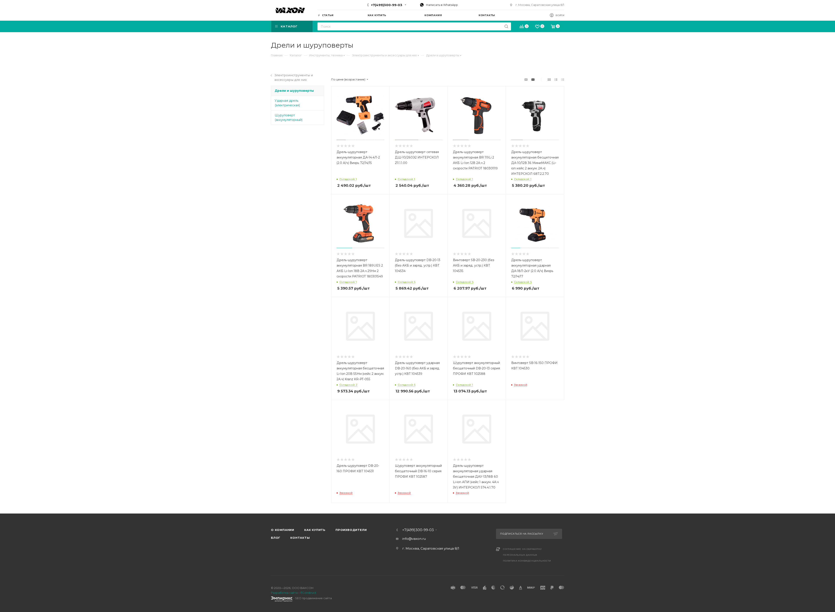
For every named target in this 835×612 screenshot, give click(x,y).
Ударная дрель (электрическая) (287, 103)
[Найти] (506, 26)
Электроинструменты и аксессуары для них (293, 77)
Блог (275, 537)
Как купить (315, 530)
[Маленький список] (526, 79)
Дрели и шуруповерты (294, 91)
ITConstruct (308, 592)
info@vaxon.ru (414, 539)
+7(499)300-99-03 (386, 5)
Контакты (300, 537)
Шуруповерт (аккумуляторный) (288, 117)
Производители (351, 530)
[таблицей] (563, 79)
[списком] (556, 79)
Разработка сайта (284, 592)
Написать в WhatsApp (441, 5)
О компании (282, 530)
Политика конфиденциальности (527, 560)
